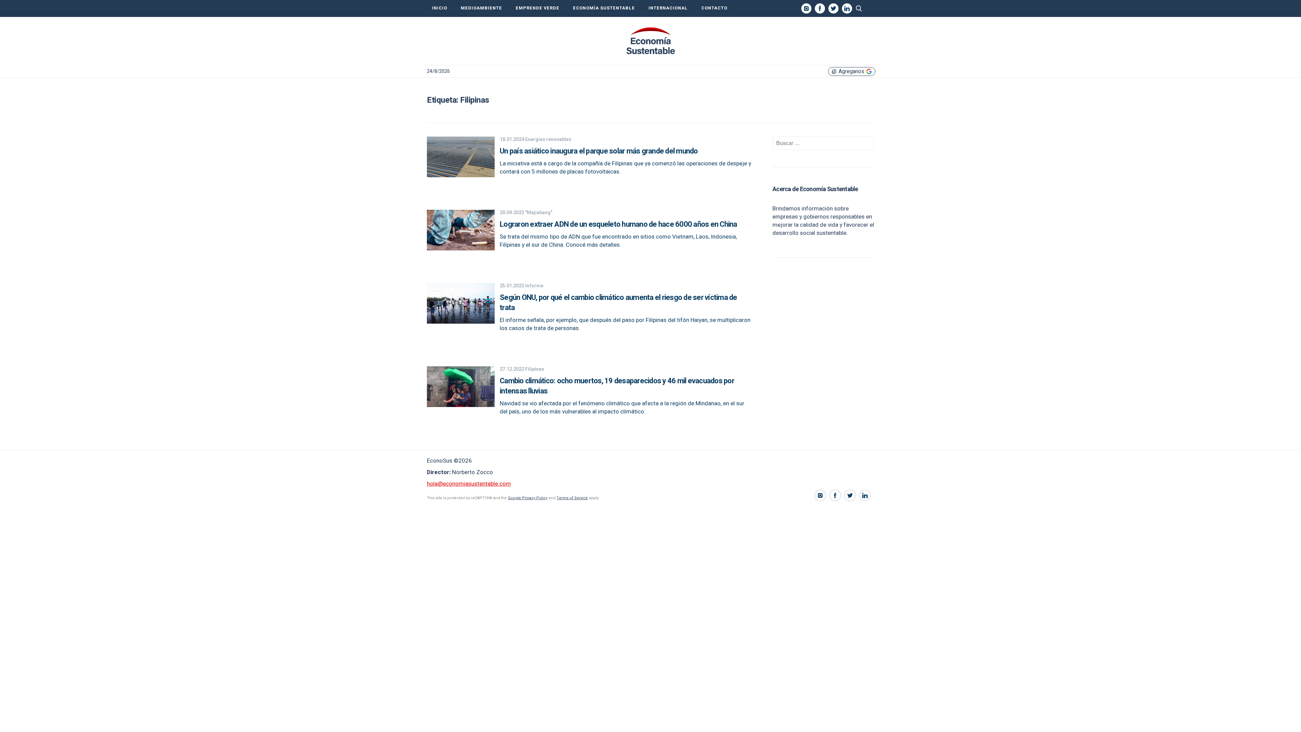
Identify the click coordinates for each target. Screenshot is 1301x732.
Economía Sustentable (604, 8)
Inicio (439, 8)
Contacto (714, 8)
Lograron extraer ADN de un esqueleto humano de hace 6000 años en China (618, 224)
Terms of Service (572, 498)
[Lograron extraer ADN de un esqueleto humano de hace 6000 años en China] (461, 248)
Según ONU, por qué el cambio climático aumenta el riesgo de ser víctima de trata (618, 302)
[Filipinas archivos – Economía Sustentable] (650, 41)
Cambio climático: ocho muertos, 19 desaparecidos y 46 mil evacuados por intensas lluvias (617, 385)
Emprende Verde (537, 8)
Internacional (668, 8)
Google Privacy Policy (528, 498)
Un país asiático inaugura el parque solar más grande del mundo (599, 151)
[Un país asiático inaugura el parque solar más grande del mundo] (461, 175)
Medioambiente (481, 8)
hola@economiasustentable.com (469, 484)
